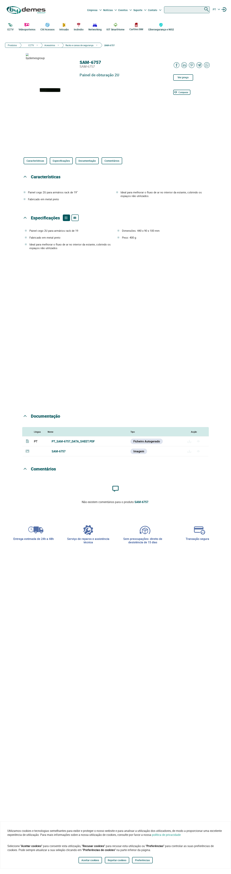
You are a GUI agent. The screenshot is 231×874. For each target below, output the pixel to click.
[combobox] (187, 9)
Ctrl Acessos (47, 29)
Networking (94, 29)
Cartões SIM (136, 29)
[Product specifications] (75, 218)
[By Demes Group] (26, 10)
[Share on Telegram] (199, 65)
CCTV (10, 29)
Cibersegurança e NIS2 (161, 29)
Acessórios (49, 45)
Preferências (142, 860)
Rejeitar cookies (117, 860)
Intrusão (64, 29)
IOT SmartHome (115, 29)
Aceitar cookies (90, 860)
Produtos (12, 45)
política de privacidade (166, 835)
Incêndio (79, 29)
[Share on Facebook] (176, 65)
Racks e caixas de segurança (79, 45)
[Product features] (66, 218)
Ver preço (183, 77)
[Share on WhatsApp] (207, 65)
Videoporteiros (27, 29)
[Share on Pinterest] (192, 65)
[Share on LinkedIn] (184, 65)
